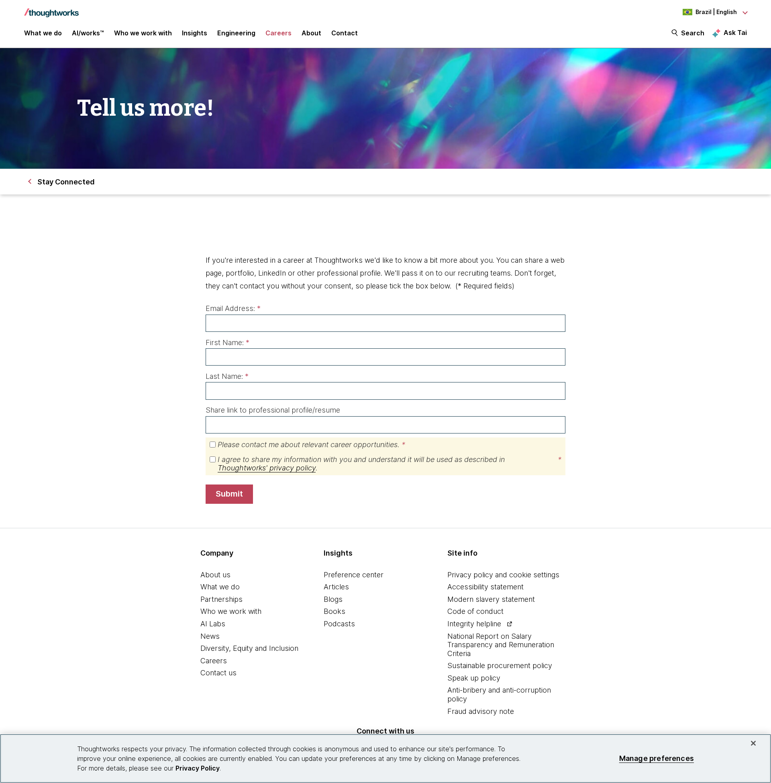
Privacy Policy (197, 768)
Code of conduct (475, 611)
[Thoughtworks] (51, 9)
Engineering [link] (236, 33)
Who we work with (230, 611)
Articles (336, 587)
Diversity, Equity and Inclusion (249, 648)
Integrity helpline (474, 623)
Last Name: (227, 376)
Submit (229, 494)
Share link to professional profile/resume (273, 410)
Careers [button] (278, 33)
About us (215, 574)
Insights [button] (194, 33)
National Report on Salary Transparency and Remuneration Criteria (500, 645)
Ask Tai (735, 33)
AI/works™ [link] (88, 33)
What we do (220, 587)
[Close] (753, 743)
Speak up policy (473, 678)
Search (692, 33)
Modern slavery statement (491, 599)
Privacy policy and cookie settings (503, 574)
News (210, 636)
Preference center (353, 574)
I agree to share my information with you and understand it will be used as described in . (389, 463)
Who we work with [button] (143, 33)
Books (334, 611)
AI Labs (212, 623)
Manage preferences (656, 758)
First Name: (227, 342)
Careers (213, 660)
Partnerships (221, 599)
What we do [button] (43, 33)
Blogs (333, 599)
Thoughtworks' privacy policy (267, 468)
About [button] (311, 33)
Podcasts (339, 623)
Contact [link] (344, 33)
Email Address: (233, 308)
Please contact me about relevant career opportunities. (311, 444)
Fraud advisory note (480, 711)
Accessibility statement (485, 587)
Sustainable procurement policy (499, 665)
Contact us (218, 673)
